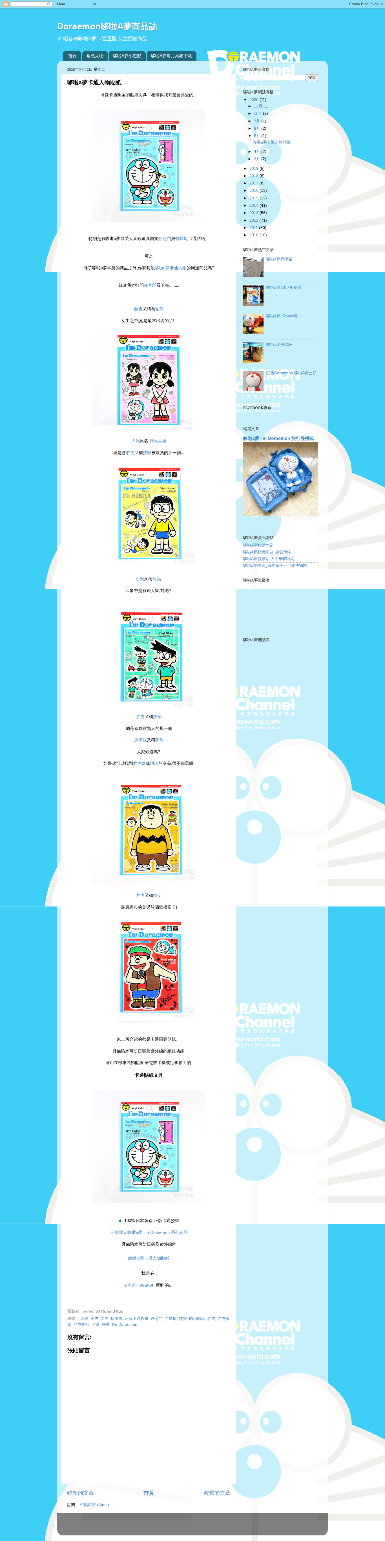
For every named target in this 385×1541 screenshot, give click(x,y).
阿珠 (159, 740)
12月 (259, 106)
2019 (254, 168)
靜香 (138, 309)
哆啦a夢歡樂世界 (258, 545)
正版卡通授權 (137, 1319)
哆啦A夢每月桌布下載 (171, 55)
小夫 (140, 578)
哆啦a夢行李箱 (279, 259)
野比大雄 (157, 441)
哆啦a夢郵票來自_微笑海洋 (267, 552)
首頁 (72, 55)
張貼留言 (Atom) (94, 1505)
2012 (254, 220)
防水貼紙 (197, 1319)
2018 (254, 176)
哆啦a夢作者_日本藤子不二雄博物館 (275, 565)
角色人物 (95, 55)
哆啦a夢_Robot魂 (281, 316)
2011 (254, 228)
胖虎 (130, 452)
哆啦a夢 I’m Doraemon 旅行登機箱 (278, 438)
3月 (257, 159)
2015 (254, 198)
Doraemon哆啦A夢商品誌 (107, 26)
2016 (254, 190)
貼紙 (95, 1324)
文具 (105, 1319)
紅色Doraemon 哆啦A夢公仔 (291, 373)
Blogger (215, 1527)
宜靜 (159, 309)
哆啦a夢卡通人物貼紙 (148, 1258)
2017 (254, 183)
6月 (257, 128)
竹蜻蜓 (181, 238)
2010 (254, 235)
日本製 (117, 1319)
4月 (257, 151)
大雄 (135, 441)
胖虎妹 (140, 740)
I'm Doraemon (124, 1324)
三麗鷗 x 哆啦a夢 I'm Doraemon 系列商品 (149, 1232)
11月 (258, 113)
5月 (257, 136)
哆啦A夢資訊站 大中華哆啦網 (268, 559)
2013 (254, 213)
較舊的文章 (217, 1493)
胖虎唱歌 (81, 1324)
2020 (254, 100)
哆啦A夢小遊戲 (127, 55)
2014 (254, 205)
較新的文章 (80, 1493)
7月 (257, 121)
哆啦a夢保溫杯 (279, 344)
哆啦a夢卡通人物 (171, 268)
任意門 (164, 238)
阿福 (156, 578)
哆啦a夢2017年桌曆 (283, 287)
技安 (147, 452)
